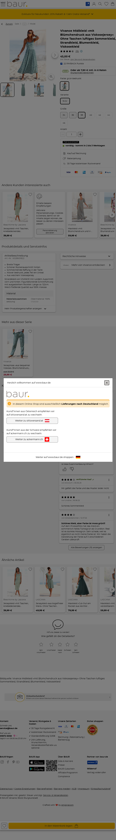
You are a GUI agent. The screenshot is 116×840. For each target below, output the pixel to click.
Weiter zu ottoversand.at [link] (29, 421)
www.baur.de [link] (55, 457)
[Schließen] (107, 382)
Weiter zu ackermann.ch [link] (29, 439)
